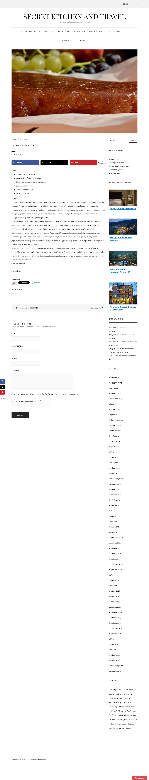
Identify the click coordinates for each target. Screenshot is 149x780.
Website (15, 358)
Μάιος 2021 (113, 521)
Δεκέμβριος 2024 (115, 382)
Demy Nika (17, 154)
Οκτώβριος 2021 (115, 494)
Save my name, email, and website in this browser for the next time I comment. (46, 394)
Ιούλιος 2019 (113, 639)
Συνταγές (79, 32)
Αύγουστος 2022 (115, 446)
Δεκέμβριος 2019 (115, 612)
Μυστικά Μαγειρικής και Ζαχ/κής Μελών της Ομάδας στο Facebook (122, 710)
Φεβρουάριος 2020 (116, 601)
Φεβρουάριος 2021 (116, 537)
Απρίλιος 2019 (114, 655)
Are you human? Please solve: (23, 401)
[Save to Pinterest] (2, 392)
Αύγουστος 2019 (115, 633)
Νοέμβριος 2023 (115, 393)
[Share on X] (2, 387)
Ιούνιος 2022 (113, 457)
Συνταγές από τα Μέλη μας (57, 32)
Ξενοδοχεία (122, 719)
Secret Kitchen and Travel (74, 16)
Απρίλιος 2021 (114, 526)
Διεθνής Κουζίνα (115, 694)
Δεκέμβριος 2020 (115, 548)
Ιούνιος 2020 (114, 580)
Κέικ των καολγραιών (116, 169)
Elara (13, 759)
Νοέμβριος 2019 (115, 617)
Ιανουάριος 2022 (115, 484)
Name (14, 334)
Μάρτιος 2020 (114, 596)
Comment (15, 370)
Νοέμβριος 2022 (115, 430)
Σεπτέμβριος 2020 (116, 564)
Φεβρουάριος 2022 (116, 478)
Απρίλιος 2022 (114, 468)
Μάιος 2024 (113, 388)
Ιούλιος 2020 (114, 575)
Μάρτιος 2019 (114, 660)
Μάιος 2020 (113, 585)
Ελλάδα (82, 40)
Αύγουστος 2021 (115, 505)
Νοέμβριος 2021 (115, 489)
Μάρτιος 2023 (114, 414)
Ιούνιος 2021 (113, 516)
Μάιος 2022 (113, 462)
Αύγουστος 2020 (115, 569)
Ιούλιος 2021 (113, 510)
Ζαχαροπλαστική (97, 32)
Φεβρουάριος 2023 (116, 420)
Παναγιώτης (113, 335)
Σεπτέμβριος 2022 (115, 441)
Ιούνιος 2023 (113, 404)
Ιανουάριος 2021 (115, 543)
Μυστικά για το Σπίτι (118, 32)
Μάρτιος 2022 (114, 473)
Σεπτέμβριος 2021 (115, 500)
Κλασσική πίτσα (114, 159)
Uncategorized (115, 689)
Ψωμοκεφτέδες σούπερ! (116, 163)
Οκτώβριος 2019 (115, 623)
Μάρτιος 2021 (114, 532)
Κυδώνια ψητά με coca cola (27, 308)
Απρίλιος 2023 (114, 409)
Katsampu (43, 759)
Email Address (18, 346)
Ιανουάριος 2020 (115, 607)
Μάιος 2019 (113, 649)
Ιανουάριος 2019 (115, 671)
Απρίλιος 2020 (114, 591)
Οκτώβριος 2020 (115, 559)
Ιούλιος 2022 (114, 452)
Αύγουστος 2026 (115, 377)
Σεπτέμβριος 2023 (115, 398)
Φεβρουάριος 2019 (116, 665)
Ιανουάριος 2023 (115, 425)
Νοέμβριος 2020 (115, 553)
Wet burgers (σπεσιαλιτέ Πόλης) (120, 166)
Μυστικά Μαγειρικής (30, 32)
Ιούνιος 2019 (113, 644)
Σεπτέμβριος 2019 (115, 628)
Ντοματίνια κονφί (114, 173)
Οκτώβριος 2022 (115, 436)
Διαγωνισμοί (68, 40)
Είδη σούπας (96, 308)
